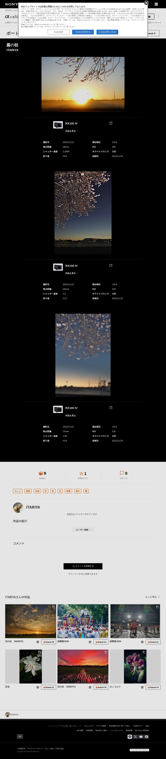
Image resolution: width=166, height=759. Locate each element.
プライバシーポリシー (54, 27)
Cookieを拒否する (83, 32)
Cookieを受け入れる (107, 32)
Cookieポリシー (47, 24)
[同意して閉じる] (146, 3)
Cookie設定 (58, 32)
